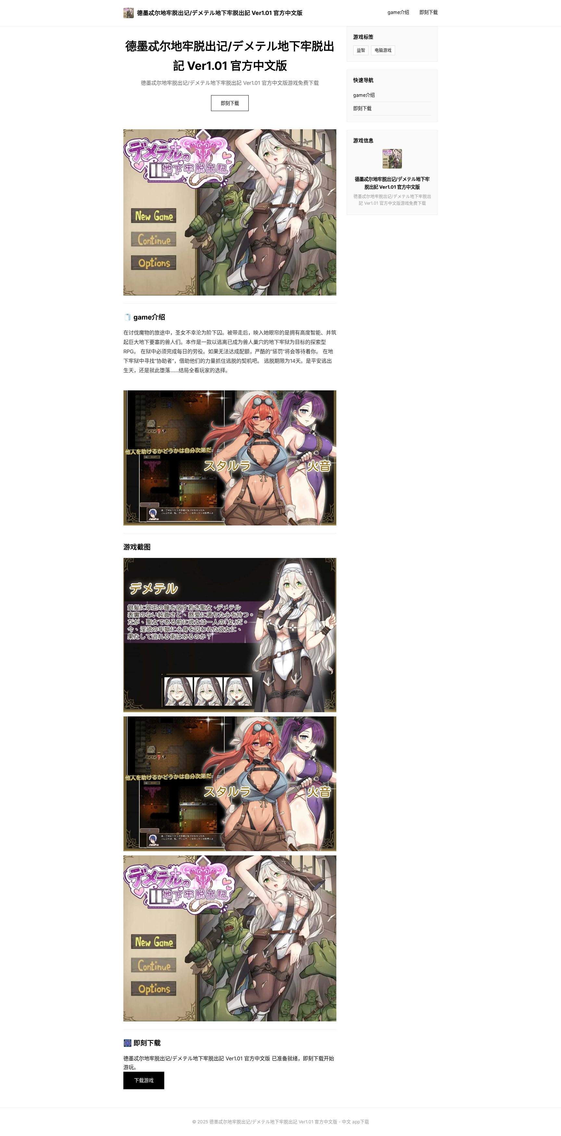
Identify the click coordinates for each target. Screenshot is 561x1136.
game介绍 (398, 12)
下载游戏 (144, 1080)
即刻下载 (428, 12)
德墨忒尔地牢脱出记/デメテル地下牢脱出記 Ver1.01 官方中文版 (220, 12)
